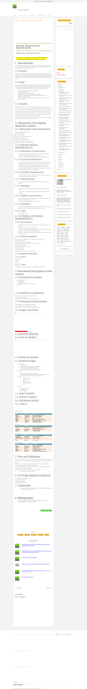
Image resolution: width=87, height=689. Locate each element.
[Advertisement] (33, 30)
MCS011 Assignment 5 (67, 179)
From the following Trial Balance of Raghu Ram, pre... (65, 138)
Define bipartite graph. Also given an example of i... (65, 141)
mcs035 (66, 236)
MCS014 (62, 232)
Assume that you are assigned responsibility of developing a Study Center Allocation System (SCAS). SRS (37, 551)
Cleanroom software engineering (29, 557)
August (60, 154)
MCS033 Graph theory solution (64, 112)
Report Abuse (18, 684)
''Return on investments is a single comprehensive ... (65, 133)
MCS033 (58, 236)
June (60, 157)
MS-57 (58, 241)
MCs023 (66, 233)
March (60, 163)
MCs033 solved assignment (64, 120)
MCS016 (58, 233)
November (61, 89)
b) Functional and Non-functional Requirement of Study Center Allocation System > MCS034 (36, 545)
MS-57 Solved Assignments (62, 195)
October (60, 91)
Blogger (66, 248)
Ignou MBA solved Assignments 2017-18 (64, 208)
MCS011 (64, 230)
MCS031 (62, 235)
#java (58, 227)
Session (61, 241)
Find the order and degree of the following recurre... (65, 98)
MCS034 (62, 236)
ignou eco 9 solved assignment (63, 211)
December (61, 87)
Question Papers (41, 15)
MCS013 (58, 232)
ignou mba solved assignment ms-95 (64, 214)
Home (15, 15)
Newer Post (19, 588)
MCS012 (68, 230)
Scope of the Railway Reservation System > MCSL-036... (65, 109)
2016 (59, 86)
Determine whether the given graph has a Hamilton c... (64, 115)
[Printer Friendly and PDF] (46, 510)
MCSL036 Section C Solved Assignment (64, 128)
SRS (69, 241)
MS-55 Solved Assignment (27, 577)
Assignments (31, 15)
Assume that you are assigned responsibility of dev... (64, 149)
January (60, 166)
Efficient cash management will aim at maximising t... (65, 135)
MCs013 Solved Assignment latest (65, 110)
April (60, 161)
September (61, 152)
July (59, 156)
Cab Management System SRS (64, 106)
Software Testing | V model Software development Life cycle (35, 564)
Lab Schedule (59, 230)
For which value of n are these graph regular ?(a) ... (64, 93)
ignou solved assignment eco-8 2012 (64, 217)
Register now (50, 1)
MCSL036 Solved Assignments (64, 130)
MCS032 (66, 235)
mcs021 (62, 233)
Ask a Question (22, 15)
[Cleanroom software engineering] (18, 559)
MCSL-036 (58, 238)
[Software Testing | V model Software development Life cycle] (18, 565)
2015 (59, 169)
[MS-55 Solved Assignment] (18, 578)
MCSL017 (62, 238)
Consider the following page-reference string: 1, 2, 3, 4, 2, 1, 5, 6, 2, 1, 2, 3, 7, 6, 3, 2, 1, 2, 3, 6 (36, 571)
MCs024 (58, 235)
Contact (49, 15)
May (60, 159)
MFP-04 (67, 238)
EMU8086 (68, 227)
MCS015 (66, 232)
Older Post (48, 588)
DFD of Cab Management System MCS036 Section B (65, 104)
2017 (59, 84)
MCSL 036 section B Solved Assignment (64, 125)
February (60, 165)
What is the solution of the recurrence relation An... (64, 118)
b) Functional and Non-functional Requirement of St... (65, 144)
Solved (66, 241)
